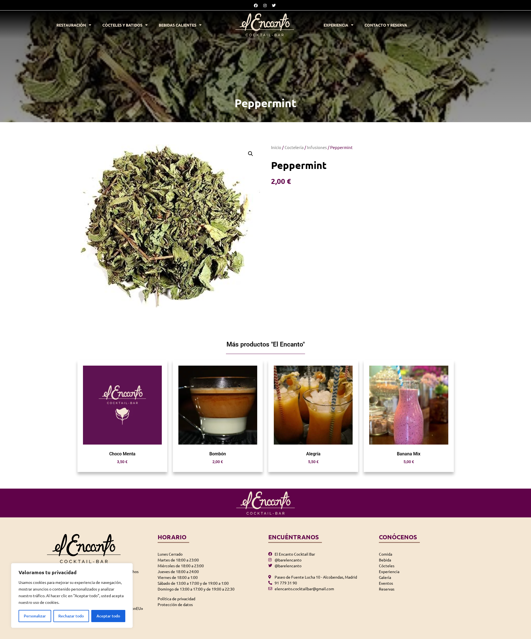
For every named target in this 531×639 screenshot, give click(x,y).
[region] (72, 595)
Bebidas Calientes (177, 24)
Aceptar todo (108, 616)
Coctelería (294, 147)
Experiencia (336, 24)
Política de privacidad (176, 598)
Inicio (276, 147)
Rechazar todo (71, 616)
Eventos (386, 583)
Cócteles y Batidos (122, 24)
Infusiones (317, 147)
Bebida (385, 559)
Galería (385, 577)
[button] (251, 154)
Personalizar (35, 616)
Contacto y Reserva (386, 24)
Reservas (386, 588)
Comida (385, 553)
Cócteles (386, 565)
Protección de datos (175, 604)
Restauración (71, 24)
